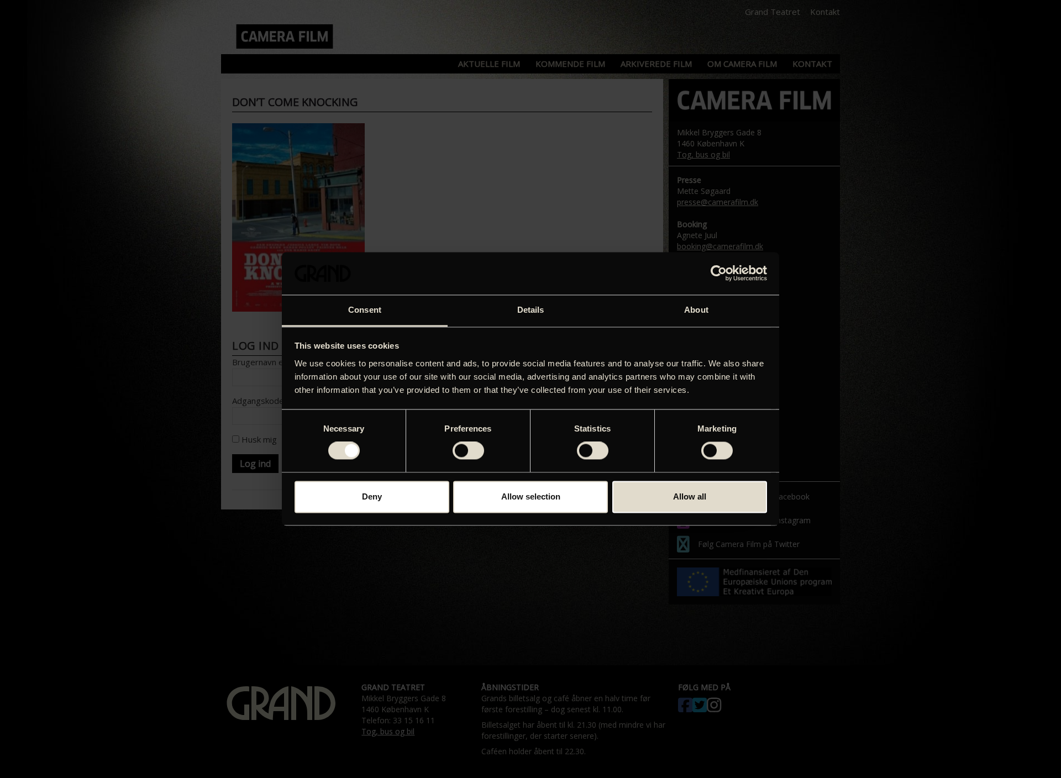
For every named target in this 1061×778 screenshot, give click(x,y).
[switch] (468, 451)
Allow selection (530, 496)
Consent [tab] (364, 309)
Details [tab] (530, 309)
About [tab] (696, 309)
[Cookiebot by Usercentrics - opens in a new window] (718, 273)
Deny (372, 496)
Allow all (689, 496)
